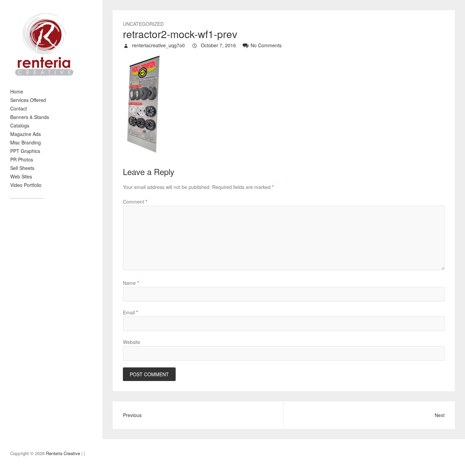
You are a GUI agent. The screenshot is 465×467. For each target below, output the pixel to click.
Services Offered (28, 100)
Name (131, 282)
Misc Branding (25, 142)
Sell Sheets (22, 168)
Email (130, 312)
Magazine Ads (25, 134)
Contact (18, 108)
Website (131, 342)
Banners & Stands (29, 117)
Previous (132, 415)
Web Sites (21, 176)
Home (16, 91)
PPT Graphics (25, 151)
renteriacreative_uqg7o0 (158, 45)
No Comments (266, 45)
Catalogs (19, 125)
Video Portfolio (26, 184)
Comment (135, 201)
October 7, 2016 (217, 45)
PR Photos (21, 159)
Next (440, 415)
